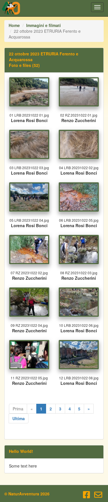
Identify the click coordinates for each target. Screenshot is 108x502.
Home (14, 25)
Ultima (18, 418)
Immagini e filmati (43, 25)
